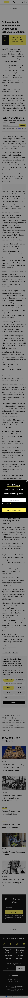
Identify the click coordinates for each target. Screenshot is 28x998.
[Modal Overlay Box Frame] (14, 499)
